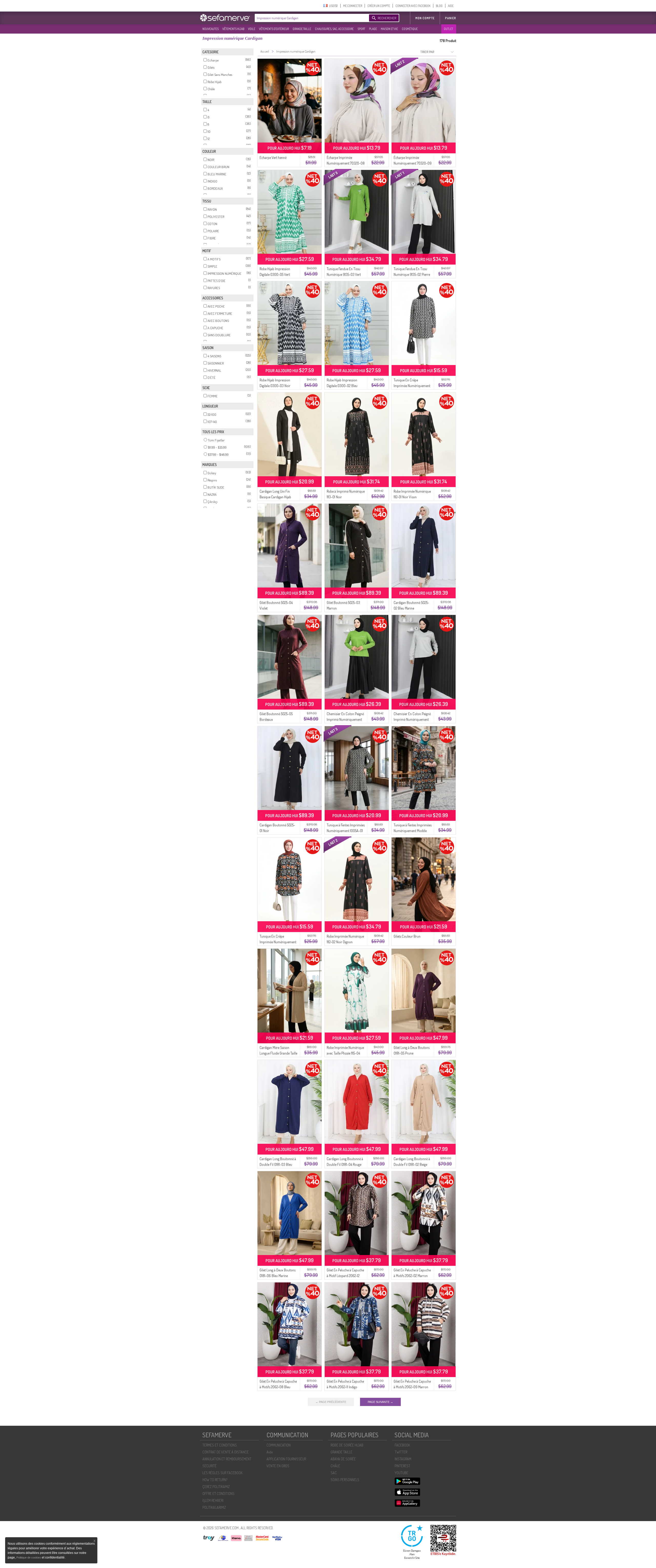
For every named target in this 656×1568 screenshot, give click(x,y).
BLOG (439, 6)
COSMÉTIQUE (410, 29)
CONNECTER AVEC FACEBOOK (412, 6)
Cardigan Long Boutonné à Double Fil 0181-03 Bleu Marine (278, 1164)
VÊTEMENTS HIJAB (233, 29)
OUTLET (448, 29)
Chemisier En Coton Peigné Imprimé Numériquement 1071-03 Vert (345, 719)
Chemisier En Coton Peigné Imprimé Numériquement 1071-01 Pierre (412, 719)
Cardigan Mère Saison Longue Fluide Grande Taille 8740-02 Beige (278, 1053)
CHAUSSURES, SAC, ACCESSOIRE (334, 29)
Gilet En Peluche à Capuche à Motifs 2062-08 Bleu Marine (278, 1387)
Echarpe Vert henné (273, 157)
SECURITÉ (209, 1466)
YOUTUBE (401, 1473)
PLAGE (373, 29)
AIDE (451, 6)
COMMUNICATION (278, 1445)
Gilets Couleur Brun (407, 936)
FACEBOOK (402, 1445)
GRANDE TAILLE (302, 29)
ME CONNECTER (352, 6)
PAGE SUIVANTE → (380, 1401)
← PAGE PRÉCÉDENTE (330, 1401)
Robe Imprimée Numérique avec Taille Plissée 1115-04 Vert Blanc (345, 1053)
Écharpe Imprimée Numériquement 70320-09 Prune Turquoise (413, 163)
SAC (334, 1473)
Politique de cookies (29, 1557)
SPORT (361, 29)
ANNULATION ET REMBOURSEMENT (226, 1459)
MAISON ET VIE (389, 29)
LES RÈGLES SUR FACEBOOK (222, 1473)
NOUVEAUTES (210, 29)
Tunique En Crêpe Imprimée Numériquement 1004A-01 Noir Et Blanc (412, 385)
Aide (269, 1452)
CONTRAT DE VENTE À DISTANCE (225, 1452)
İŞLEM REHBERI (212, 1500)
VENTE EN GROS (277, 1466)
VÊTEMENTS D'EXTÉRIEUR (274, 29)
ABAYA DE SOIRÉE (343, 1459)
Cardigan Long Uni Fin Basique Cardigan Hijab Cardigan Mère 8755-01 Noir (279, 497)
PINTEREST (402, 1466)
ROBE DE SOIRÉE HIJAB (347, 1445)
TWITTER (401, 1452)
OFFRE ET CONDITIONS (218, 1493)
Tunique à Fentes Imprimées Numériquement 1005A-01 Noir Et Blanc (346, 830)
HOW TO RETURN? (214, 1480)
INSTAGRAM (403, 1459)
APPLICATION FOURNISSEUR (286, 1459)
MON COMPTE (425, 18)
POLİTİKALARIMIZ (214, 1507)
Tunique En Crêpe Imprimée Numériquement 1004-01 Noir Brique (278, 942)
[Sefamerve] (226, 18)
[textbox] (310, 18)
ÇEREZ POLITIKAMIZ (216, 1486)
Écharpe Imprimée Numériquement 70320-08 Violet (346, 163)
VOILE (251, 29)
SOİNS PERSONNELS (345, 1480)
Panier (450, 18)
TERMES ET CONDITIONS (219, 1445)
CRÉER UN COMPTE (378, 6)
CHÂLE (335, 1466)
